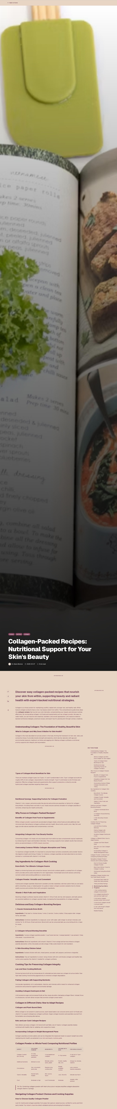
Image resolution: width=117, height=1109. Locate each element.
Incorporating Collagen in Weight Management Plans (101, 851)
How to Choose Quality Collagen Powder (100, 864)
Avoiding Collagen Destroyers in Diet (102, 835)
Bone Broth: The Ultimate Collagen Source (100, 794)
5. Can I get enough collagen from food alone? (102, 907)
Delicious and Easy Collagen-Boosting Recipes (99, 806)
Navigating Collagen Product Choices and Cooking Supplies (99, 859)
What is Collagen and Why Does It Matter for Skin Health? (102, 757)
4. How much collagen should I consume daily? (102, 903)
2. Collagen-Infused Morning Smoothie (102, 814)
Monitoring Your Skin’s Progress (101, 887)
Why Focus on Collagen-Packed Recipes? (100, 771)
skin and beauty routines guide (52, 1038)
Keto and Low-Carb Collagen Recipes (102, 847)
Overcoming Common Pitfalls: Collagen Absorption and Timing (102, 784)
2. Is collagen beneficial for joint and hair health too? (101, 895)
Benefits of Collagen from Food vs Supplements (101, 775)
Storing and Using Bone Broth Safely (102, 872)
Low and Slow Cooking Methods (100, 827)
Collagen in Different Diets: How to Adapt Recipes (100, 839)
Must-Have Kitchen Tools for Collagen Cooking (102, 868)
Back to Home (14, 3)
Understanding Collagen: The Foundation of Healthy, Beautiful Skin (99, 752)
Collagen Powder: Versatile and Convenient (101, 798)
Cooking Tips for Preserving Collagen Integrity (98, 822)
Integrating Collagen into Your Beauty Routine (102, 780)
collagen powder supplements (29, 822)
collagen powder (67, 714)
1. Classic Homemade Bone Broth (101, 810)
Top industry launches (31, 1105)
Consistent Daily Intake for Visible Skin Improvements (101, 880)
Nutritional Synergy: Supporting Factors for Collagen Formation (100, 766)
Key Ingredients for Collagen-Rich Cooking (100, 790)
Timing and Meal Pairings (101, 883)
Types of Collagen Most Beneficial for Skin (100, 761)
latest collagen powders (57, 886)
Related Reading (98, 911)
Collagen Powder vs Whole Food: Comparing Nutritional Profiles (100, 855)
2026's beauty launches (41, 843)
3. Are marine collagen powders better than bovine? (102, 899)
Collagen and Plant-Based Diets (101, 843)
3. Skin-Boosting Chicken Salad (101, 818)
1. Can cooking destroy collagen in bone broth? (100, 891)
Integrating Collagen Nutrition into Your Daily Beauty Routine (100, 876)
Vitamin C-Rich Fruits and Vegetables (101, 802)
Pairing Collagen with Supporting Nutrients (99, 831)
